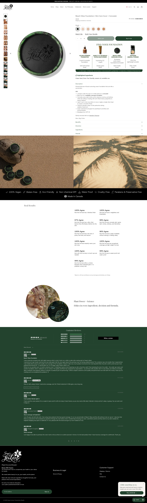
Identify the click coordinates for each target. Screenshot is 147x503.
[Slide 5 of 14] (5, 37)
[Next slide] (70, 54)
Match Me (79, 34)
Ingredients (79, 130)
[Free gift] (143, 499)
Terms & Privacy (57, 474)
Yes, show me (131, 493)
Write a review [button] (108, 338)
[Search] (134, 7)
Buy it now (129, 38)
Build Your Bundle (91, 34)
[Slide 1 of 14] (5, 16)
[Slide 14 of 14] (5, 85)
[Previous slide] (10, 54)
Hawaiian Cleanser (94, 115)
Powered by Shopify (19, 500)
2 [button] (71, 441)
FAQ (101, 474)
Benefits (78, 122)
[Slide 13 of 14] (5, 80)
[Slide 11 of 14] (5, 69)
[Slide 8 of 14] (5, 53)
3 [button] (74, 441)
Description (79, 84)
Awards (78, 133)
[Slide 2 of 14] (5, 21)
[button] (64, 334)
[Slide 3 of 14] (5, 27)
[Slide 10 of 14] (5, 64)
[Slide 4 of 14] (5, 32)
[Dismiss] (143, 484)
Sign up (47, 491)
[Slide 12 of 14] (5, 75)
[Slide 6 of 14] (5, 43)
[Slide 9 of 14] (5, 59)
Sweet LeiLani (11, 500)
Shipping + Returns (105, 471)
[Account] (138, 7)
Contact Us (103, 476)
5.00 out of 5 (43, 337)
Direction (78, 126)
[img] (27, 352)
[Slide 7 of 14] (5, 48)
